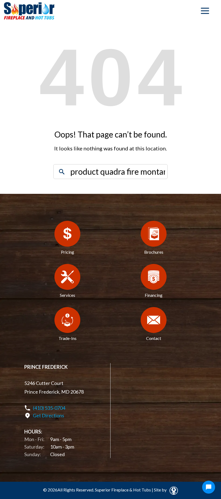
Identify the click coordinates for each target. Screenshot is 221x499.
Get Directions (48, 415)
